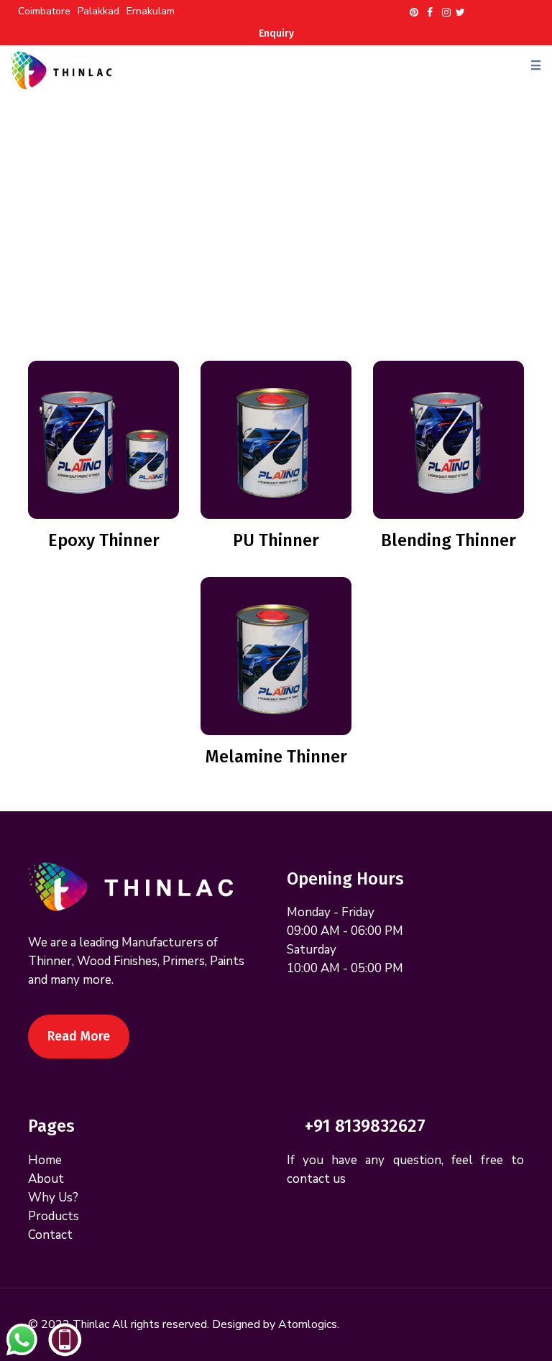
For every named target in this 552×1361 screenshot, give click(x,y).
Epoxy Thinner (104, 540)
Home (206, 214)
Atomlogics (307, 1324)
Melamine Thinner (276, 757)
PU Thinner (276, 540)
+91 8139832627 (365, 1126)
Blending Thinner (448, 540)
